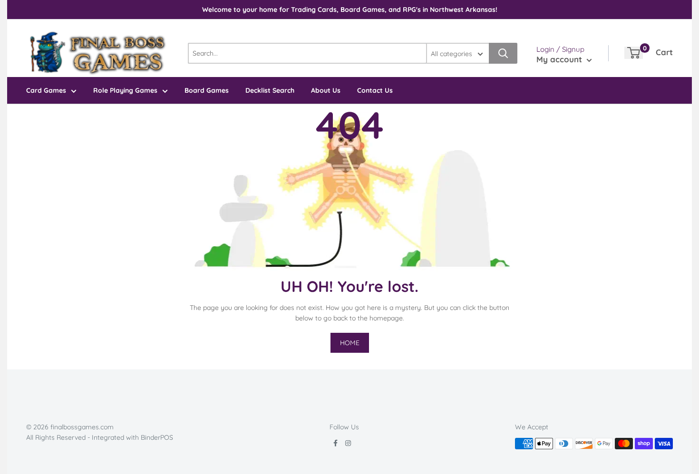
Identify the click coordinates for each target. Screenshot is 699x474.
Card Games (46, 90)
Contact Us (375, 90)
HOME (349, 343)
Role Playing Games (125, 90)
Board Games (206, 90)
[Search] (503, 53)
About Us (325, 90)
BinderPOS (157, 437)
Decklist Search (269, 90)
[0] (633, 53)
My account (560, 59)
